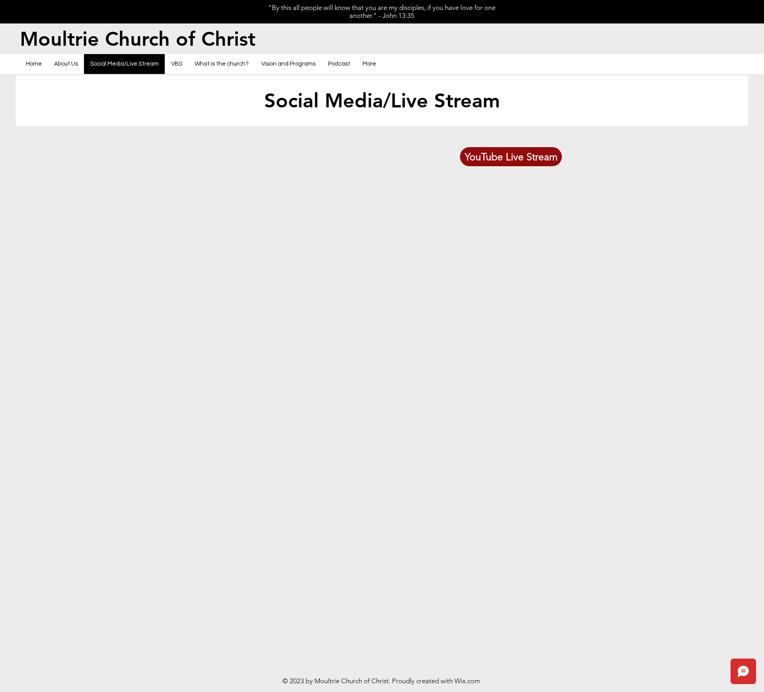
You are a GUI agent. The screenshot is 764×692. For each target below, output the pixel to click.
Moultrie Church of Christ (137, 39)
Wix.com (467, 681)
